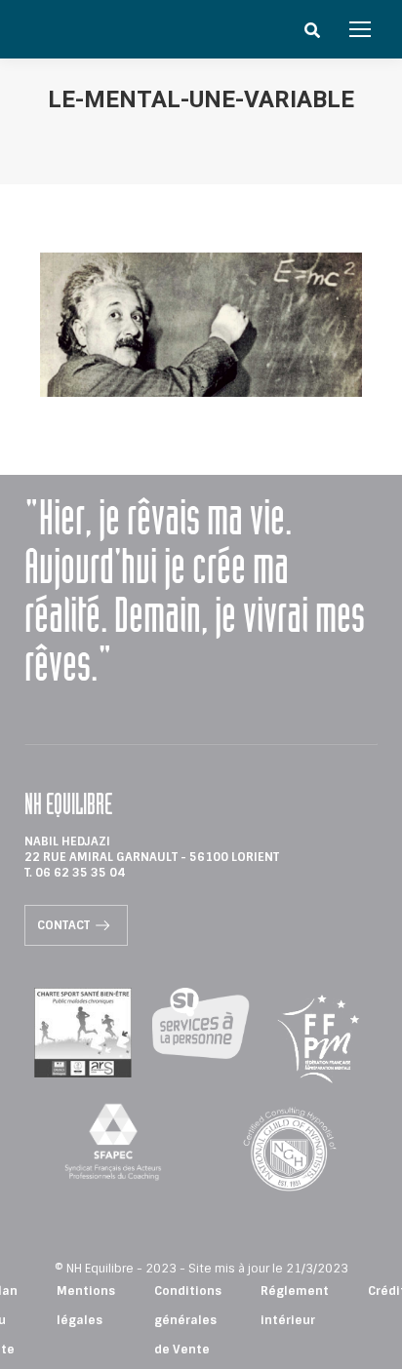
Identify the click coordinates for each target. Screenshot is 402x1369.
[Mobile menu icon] (360, 29)
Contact (63, 925)
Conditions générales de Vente (187, 1320)
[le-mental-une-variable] (201, 325)
